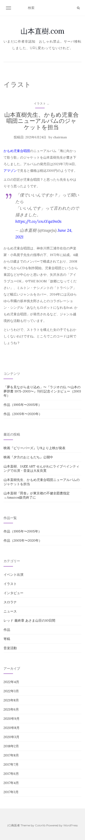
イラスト (40, 103)
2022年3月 (11, 691)
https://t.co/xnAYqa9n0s (38, 221)
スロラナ (10, 602)
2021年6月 (11, 709)
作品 (7, 630)
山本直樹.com (42, 31)
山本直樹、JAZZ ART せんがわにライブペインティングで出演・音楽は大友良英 (41, 468)
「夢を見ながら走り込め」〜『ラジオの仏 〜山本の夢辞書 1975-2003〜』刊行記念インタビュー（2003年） (42, 391)
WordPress (70, 825)
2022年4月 (11, 682)
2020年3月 (11, 737)
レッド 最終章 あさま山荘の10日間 (29, 620)
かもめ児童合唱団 (17, 151)
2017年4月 (11, 783)
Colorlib (40, 825)
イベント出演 (13, 574)
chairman (60, 137)
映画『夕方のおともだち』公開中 (28, 457)
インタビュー (13, 593)
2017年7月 (11, 764)
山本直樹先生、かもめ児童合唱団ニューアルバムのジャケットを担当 (41, 121)
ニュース (10, 611)
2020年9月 (12, 718)
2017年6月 (11, 774)
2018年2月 (11, 746)
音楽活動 (10, 648)
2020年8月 (12, 728)
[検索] (78, 8)
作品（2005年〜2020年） (23, 414)
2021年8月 (11, 700)
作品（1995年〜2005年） (23, 405)
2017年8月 (11, 755)
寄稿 (7, 639)
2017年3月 (11, 792)
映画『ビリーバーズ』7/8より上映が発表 (34, 448)
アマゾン (10, 170)
